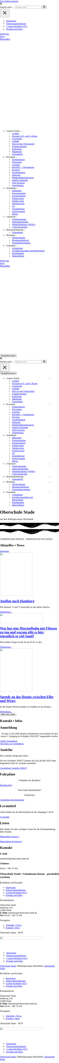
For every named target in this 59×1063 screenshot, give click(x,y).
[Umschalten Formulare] (49, 492)
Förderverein (18, 198)
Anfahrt (15, 133)
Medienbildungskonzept (23, 177)
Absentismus (18, 185)
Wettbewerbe (18, 201)
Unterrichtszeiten (19, 227)
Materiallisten (18, 256)
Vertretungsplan (19, 219)
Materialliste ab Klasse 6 (11, 841)
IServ (2, 36)
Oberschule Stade (8, 966)
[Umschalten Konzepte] (49, 404)
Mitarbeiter (17, 151)
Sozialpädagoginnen (21, 243)
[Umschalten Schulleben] (49, 435)
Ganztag (16, 164)
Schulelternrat (18, 209)
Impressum (11, 21)
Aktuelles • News (14, 925)
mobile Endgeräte (20, 180)
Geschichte (17, 138)
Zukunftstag (17, 232)
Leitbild (15, 141)
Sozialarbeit (17, 154)
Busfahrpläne (18, 253)
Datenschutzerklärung (16, 23)
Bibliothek (16, 190)
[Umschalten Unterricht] (49, 464)
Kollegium (17, 149)
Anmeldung (17, 248)
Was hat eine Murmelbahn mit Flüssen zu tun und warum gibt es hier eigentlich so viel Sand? (28, 632)
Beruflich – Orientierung (23, 167)
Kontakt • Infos (13, 928)
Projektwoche (18, 203)
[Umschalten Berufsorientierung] (49, 477)
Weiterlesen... (6, 612)
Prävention (17, 162)
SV (13, 206)
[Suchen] (1, 4)
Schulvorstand (18, 211)
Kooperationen (18, 196)
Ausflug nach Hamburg (17, 601)
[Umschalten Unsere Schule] (49, 378)
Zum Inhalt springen (9, 1)
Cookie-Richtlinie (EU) (16, 26)
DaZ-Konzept (18, 183)
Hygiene (16, 170)
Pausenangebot (19, 193)
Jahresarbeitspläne (20, 222)
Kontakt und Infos (14, 29)
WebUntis (4, 34)
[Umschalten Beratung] (49, 482)
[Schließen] (4, 13)
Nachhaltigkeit (18, 172)
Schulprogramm (19, 146)
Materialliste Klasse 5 (9, 836)
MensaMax (5, 39)
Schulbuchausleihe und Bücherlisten (28, 251)
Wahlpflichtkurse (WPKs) (23, 224)
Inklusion (16, 175)
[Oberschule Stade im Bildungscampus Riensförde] (29, 84)
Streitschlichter (18, 237)
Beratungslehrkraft (20, 240)
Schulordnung (18, 159)
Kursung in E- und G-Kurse (24, 136)
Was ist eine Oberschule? (23, 144)
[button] (20, 131)
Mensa (15, 214)
